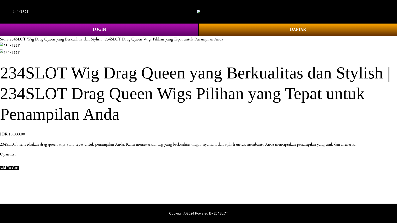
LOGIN (99, 29)
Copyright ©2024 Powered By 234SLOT (198, 213)
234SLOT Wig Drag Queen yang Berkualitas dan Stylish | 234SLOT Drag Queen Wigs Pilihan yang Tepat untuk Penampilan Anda (116, 39)
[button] (9, 168)
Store (4, 39)
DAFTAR (298, 29)
